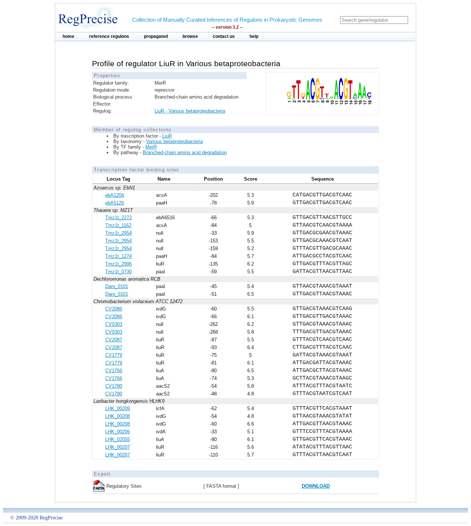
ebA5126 (114, 203)
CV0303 (113, 324)
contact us (224, 36)
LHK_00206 (117, 431)
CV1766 (113, 370)
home (68, 36)
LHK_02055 (117, 439)
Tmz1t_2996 (118, 264)
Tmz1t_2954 (118, 233)
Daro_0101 (116, 286)
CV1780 (113, 386)
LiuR (167, 136)
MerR (151, 147)
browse (190, 36)
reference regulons (109, 36)
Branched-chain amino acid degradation (185, 152)
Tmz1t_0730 (118, 271)
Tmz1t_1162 (118, 225)
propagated (156, 36)
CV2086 (113, 309)
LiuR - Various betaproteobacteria (190, 111)
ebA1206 (114, 195)
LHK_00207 (117, 447)
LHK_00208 (117, 416)
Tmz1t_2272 (118, 217)
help (253, 36)
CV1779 (113, 355)
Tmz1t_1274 (118, 256)
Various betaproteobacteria (174, 141)
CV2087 (113, 339)
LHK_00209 (117, 408)
